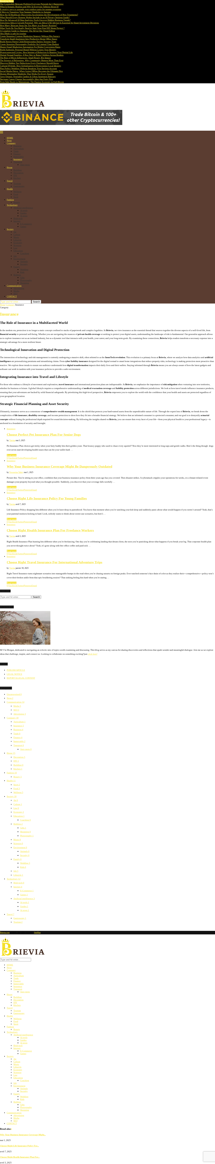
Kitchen (17, 178)
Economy (17, 242)
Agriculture (18, 148)
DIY (15, 175)
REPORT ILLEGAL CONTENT (21, 678)
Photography (26, 280)
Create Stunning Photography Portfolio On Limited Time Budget (29, 44)
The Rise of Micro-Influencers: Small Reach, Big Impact (25, 57)
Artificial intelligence (23, 207)
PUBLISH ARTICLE (16, 670)
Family (16, 267)
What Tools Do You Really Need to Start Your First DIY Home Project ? (32, 28)
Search (36, 301)
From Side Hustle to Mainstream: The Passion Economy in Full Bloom (32, 82)
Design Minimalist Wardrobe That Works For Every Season (26, 74)
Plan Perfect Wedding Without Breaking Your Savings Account (28, 68)
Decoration (18, 172)
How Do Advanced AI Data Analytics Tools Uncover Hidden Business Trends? (35, 20)
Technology (12, 205)
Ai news (23, 215)
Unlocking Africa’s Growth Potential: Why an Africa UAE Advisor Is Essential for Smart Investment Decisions (49, 22)
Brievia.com (5, 932)
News (9, 140)
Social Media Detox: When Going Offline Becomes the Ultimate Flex (31, 71)
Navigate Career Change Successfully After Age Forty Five (26, 79)
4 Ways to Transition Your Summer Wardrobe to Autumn (25, 12)
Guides (23, 213)
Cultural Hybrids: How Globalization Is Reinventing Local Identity (30, 65)
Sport (15, 197)
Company (11, 143)
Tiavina (12, 440)
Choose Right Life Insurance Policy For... (19, 1146)
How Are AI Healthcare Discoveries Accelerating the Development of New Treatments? (39, 14)
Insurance (17, 159)
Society (10, 229)
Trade (16, 151)
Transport (17, 162)
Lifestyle (17, 240)
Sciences (17, 245)
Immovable (18, 156)
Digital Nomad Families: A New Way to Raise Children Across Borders (31, 55)
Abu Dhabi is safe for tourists (13, 33)
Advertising (18, 288)
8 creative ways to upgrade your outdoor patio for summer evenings (30, 9)
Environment (19, 258)
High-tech (18, 218)
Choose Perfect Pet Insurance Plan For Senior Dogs (44, 434)
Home (2, 305)
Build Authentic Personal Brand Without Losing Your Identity (28, 49)
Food (15, 194)
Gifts (22, 277)
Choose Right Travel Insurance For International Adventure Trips (54, 562)
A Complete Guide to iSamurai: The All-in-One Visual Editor (27, 31)
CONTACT (12, 296)
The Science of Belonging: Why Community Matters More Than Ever (31, 60)
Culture (16, 234)
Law (15, 248)
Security (24, 264)
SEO (15, 293)
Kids (22, 272)
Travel (10, 181)
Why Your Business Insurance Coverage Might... (23, 1134)
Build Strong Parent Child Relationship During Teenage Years (28, 41)
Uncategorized (14, 694)
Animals (24, 261)
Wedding (24, 269)
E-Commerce (26, 224)
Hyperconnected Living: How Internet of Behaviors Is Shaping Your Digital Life (36, 52)
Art (14, 232)
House (9, 167)
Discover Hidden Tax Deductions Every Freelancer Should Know (29, 63)
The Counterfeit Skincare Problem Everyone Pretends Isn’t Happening (31, 4)
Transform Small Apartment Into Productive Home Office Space (28, 39)
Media (16, 291)
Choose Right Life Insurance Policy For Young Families (47, 498)
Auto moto (25, 164)
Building (17, 170)
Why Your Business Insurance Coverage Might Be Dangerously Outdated (59, 466)
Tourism (17, 183)
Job (15, 256)
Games (23, 226)
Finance (17, 154)
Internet (16, 221)
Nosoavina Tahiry (16, 472)
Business (17, 146)
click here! (92, 654)
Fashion (10, 199)
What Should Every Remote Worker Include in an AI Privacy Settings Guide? (35, 17)
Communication (14, 285)
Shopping (24, 283)
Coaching (24, 253)
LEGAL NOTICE (14, 674)
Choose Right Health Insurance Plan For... (20, 1157)
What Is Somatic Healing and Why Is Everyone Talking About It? (29, 6)
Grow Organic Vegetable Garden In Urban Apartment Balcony (28, 76)
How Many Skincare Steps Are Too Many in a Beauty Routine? (28, 25)
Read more (11, 455)
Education (18, 250)
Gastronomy (19, 186)
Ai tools (23, 210)
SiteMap (37, 932)
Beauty (16, 202)
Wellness (17, 191)
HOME (10, 138)
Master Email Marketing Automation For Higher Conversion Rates (30, 47)
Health (10, 189)
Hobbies (17, 275)
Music (16, 237)
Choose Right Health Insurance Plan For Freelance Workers (50, 530)
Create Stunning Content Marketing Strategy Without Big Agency (30, 36)
